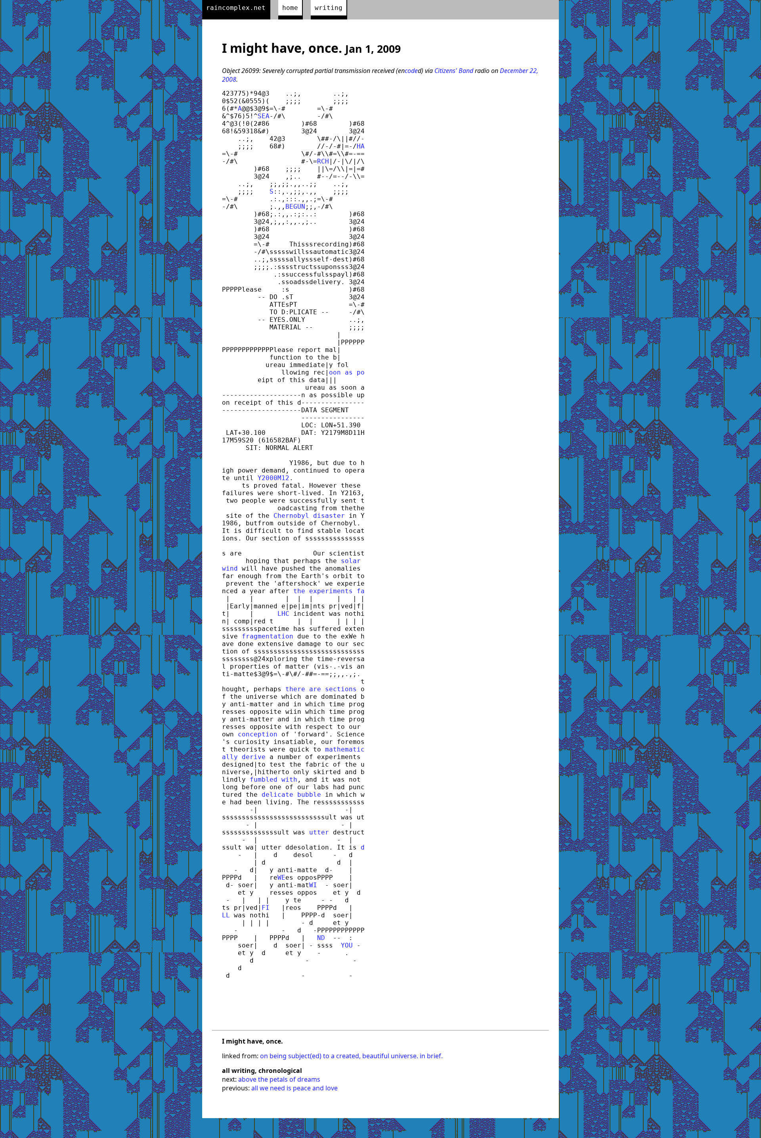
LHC (283, 613)
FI (266, 907)
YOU (347, 945)
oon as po (347, 372)
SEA (264, 116)
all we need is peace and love (294, 1088)
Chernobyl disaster (309, 515)
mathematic (345, 749)
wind (230, 568)
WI (313, 885)
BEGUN (295, 206)
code (411, 70)
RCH (323, 161)
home (290, 8)
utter (319, 832)
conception (257, 734)
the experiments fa (329, 591)
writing (328, 8)
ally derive (244, 757)
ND (321, 938)
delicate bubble (291, 794)
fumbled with (273, 779)
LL (226, 915)
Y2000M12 (273, 478)
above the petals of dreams (279, 1079)
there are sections (321, 689)
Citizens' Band (453, 70)
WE (281, 877)
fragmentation (267, 636)
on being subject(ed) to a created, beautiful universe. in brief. (351, 1055)
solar (353, 561)
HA (361, 146)
